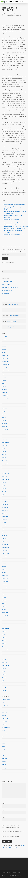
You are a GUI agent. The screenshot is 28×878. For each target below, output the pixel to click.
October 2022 (5, 476)
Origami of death (6, 284)
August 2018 (4, 631)
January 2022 (5, 504)
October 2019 (5, 588)
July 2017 (4, 671)
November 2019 (5, 584)
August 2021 (4, 519)
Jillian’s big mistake (11, 321)
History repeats (5, 293)
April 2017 (4, 681)
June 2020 (4, 563)
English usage (5, 718)
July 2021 (4, 522)
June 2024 (4, 414)
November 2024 (5, 402)
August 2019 (4, 594)
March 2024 (4, 423)
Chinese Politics (5, 709)
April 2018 (4, 643)
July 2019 (4, 597)
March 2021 (4, 535)
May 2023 (4, 454)
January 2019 (5, 615)
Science (3, 752)
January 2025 (5, 395)
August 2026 (4, 336)
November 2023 (5, 436)
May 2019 (4, 603)
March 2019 (4, 609)
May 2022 (4, 491)
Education (4, 715)
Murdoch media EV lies (7, 290)
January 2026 (5, 358)
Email (3, 810)
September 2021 (5, 516)
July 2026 (4, 340)
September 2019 (5, 591)
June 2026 (4, 343)
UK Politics (4, 764)
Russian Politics (5, 749)
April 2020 (4, 569)
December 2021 (5, 507)
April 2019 (4, 606)
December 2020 (5, 544)
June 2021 (4, 526)
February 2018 (5, 650)
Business (4, 702)
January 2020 (5, 578)
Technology (4, 758)
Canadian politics (5, 706)
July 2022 (4, 485)
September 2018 (5, 628)
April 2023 (4, 457)
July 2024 (4, 411)
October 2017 (5, 662)
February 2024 (5, 426)
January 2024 (5, 429)
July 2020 (4, 560)
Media (3, 737)
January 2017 (5, 690)
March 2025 (4, 389)
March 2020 (4, 572)
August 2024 (4, 408)
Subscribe (4, 258)
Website (3, 817)
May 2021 (4, 529)
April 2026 (4, 349)
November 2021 (5, 510)
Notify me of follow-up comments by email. (13, 831)
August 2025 (4, 374)
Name (3, 803)
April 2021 (4, 532)
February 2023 (5, 464)
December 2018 (5, 619)
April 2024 (4, 420)
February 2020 (5, 575)
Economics (4, 712)
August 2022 (4, 482)
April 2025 (4, 386)
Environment (5, 721)
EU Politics (4, 724)
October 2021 (5, 513)
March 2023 (4, 460)
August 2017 (4, 668)
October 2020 (5, 550)
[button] (26, 1)
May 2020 (4, 566)
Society (19, 15)
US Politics (4, 771)
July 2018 (4, 634)
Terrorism (4, 761)
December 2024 (5, 398)
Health (3, 730)
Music (3, 740)
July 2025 (4, 377)
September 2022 (5, 479)
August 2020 (4, 557)
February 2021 (5, 538)
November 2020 (5, 547)
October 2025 (5, 367)
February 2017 (5, 687)
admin (5, 14)
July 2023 (4, 448)
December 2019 (5, 581)
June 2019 (4, 600)
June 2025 (4, 380)
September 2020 (5, 553)
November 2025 (5, 364)
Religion (3, 746)
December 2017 (5, 656)
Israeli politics (5, 733)
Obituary (4, 743)
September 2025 (5, 371)
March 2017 (4, 684)
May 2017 (4, 677)
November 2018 (5, 622)
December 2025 (5, 361)
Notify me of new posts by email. (11, 836)
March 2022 (4, 498)
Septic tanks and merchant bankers (10, 287)
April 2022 (4, 495)
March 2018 (4, 646)
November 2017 (5, 659)
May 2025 (4, 383)
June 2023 (4, 451)
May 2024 (4, 417)
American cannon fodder (7, 281)
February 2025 (5, 392)
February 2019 (5, 612)
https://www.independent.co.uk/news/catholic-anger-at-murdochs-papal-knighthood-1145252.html (14, 230)
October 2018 (5, 625)
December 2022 (5, 470)
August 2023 (4, 445)
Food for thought (6, 727)
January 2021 (5, 541)
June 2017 (4, 674)
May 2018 (4, 640)
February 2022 (5, 501)
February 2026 (5, 355)
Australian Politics (12, 15)
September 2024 (5, 405)
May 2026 (4, 346)
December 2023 (5, 433)
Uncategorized (5, 768)
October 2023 (5, 439)
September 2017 (5, 665)
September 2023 (5, 442)
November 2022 (5, 473)
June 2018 (4, 637)
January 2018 (5, 653)
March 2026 (4, 352)
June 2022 (4, 488)
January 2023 (5, 467)
